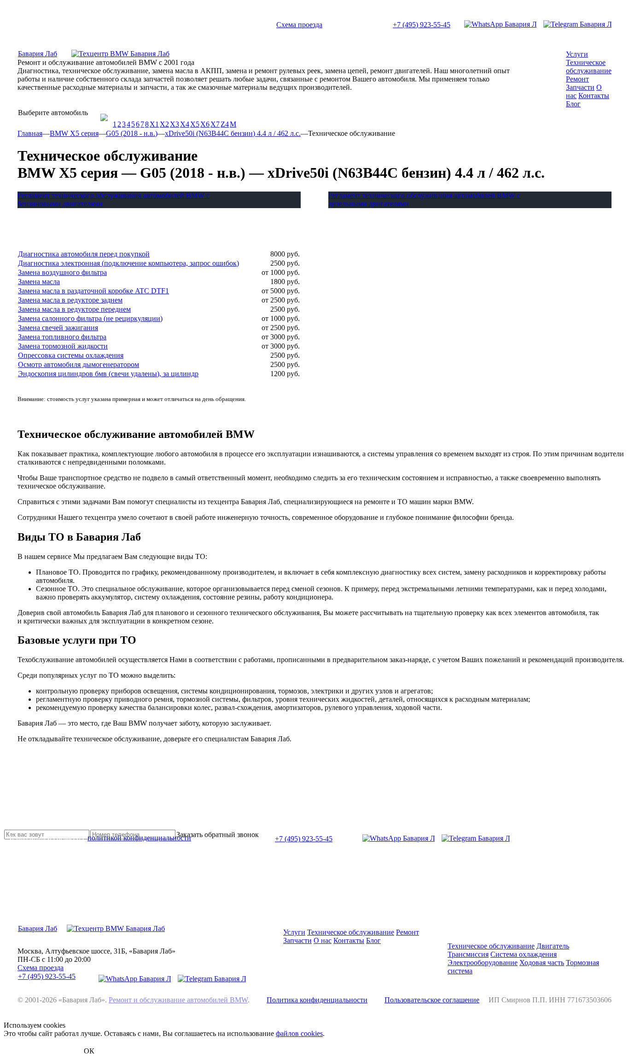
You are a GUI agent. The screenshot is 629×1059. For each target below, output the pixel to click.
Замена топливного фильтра (62, 337)
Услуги (577, 54)
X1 (154, 124)
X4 (184, 124)
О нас (323, 940)
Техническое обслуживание (589, 66)
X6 (205, 124)
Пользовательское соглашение (431, 1000)
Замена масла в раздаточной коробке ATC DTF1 (93, 291)
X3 (174, 124)
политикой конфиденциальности (139, 838)
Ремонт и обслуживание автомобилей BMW (178, 1000)
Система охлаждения (523, 954)
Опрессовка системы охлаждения (70, 355)
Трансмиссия (468, 954)
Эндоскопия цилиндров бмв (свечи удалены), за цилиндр (108, 374)
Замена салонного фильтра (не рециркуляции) (90, 318)
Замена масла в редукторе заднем (70, 300)
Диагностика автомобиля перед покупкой (84, 254)
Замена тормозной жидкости (63, 346)
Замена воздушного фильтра (62, 272)
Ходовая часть (541, 962)
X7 (215, 124)
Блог (573, 104)
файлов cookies (299, 1033)
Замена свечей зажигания (58, 328)
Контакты (593, 95)
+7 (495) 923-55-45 (421, 25)
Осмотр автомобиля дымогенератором (78, 364)
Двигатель (552, 946)
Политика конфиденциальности (317, 1000)
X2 (164, 124)
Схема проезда (299, 25)
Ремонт (577, 79)
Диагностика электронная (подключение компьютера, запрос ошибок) (128, 263)
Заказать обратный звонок (217, 834)
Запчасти (580, 87)
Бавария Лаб (37, 54)
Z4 (225, 124)
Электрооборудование (483, 962)
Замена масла (39, 281)
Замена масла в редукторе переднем (74, 309)
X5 (194, 124)
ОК (89, 1051)
